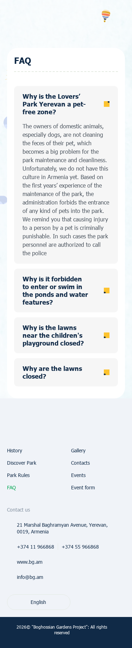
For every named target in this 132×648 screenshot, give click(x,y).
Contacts (80, 462)
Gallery (78, 450)
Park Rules (18, 475)
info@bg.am (30, 577)
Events (78, 475)
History (14, 450)
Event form (83, 487)
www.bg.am (30, 561)
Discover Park (21, 462)
